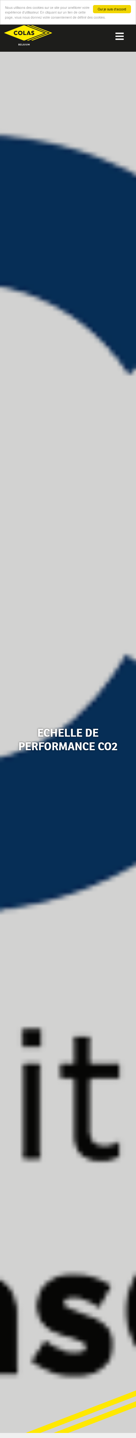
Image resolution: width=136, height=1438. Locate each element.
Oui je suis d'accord (112, 9)
